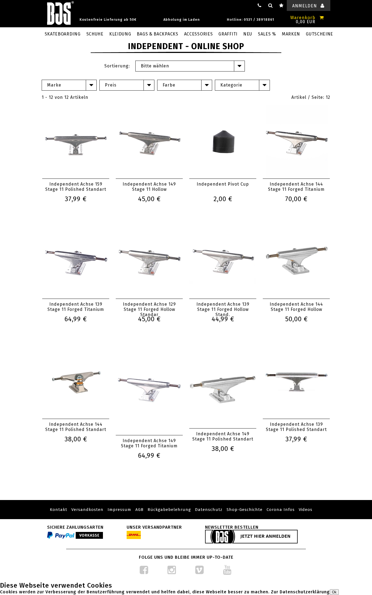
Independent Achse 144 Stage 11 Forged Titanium (296, 187)
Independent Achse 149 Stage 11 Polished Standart (222, 436)
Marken (291, 34)
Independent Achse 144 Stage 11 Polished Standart (75, 427)
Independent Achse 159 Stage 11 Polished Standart (75, 187)
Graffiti (227, 34)
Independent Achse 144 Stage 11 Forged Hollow (296, 307)
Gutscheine (319, 34)
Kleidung (120, 34)
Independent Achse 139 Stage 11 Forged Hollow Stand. (222, 309)
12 (328, 97)
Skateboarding (63, 34)
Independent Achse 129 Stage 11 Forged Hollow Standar (149, 309)
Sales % (267, 34)
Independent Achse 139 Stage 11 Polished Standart (296, 427)
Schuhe (94, 34)
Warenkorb (302, 17)
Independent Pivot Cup (223, 184)
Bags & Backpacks (157, 34)
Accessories (198, 34)
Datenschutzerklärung (305, 591)
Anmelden (304, 5)
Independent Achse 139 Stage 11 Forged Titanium (75, 307)
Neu (247, 34)
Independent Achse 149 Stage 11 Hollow (149, 187)
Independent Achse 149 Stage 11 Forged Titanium (149, 443)
